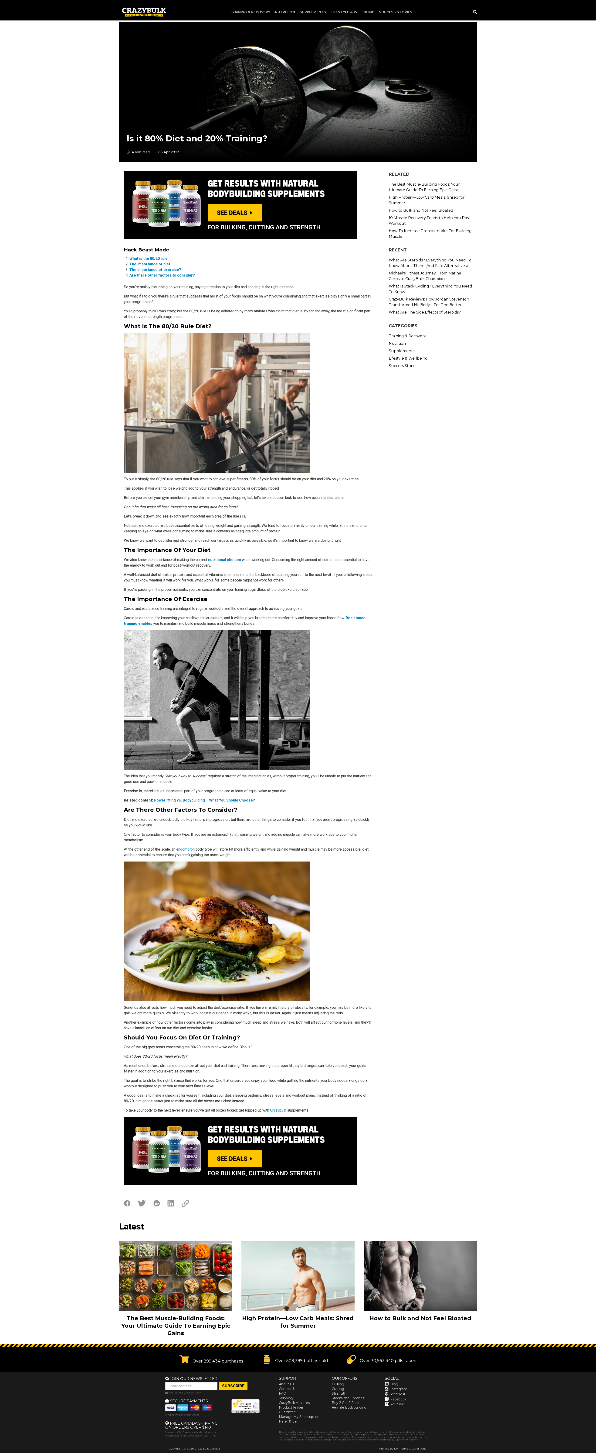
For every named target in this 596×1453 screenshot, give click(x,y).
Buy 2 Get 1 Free (345, 1403)
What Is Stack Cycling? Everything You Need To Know (430, 289)
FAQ (282, 1393)
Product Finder (291, 1407)
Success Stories (395, 12)
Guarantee (287, 1412)
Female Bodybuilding (349, 1407)
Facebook (398, 1399)
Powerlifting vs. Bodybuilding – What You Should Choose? (204, 800)
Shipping (286, 1398)
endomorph (185, 849)
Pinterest (397, 1394)
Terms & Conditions (413, 1448)
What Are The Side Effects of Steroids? (425, 312)
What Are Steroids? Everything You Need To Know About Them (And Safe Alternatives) (430, 263)
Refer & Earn (289, 1421)
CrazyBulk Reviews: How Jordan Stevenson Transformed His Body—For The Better (429, 302)
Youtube (397, 1404)
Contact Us (288, 1389)
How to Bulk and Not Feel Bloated (421, 210)
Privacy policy (388, 1448)
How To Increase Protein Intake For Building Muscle (430, 234)
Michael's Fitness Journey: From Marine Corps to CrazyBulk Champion (425, 276)
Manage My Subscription (299, 1417)
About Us (286, 1384)
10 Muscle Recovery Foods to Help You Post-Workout (430, 221)
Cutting (338, 1389)
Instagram (398, 1389)
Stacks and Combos (348, 1398)
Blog (394, 1384)
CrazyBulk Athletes (294, 1403)
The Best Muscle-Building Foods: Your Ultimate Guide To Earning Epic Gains (424, 187)
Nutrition (285, 12)
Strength (339, 1393)
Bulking (338, 1384)
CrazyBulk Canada (207, 1448)
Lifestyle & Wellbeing (352, 12)
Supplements (313, 12)
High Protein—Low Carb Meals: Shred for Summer (427, 200)
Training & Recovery (250, 12)
